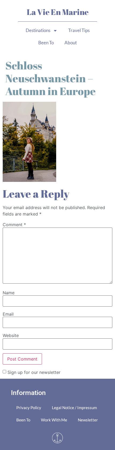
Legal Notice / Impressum (74, 407)
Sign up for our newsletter (33, 372)
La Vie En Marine (58, 11)
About (70, 42)
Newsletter (88, 419)
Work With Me (54, 419)
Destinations (38, 30)
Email (8, 314)
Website (11, 335)
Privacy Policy (28, 407)
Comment (14, 224)
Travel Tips (79, 30)
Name (8, 293)
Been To (46, 42)
